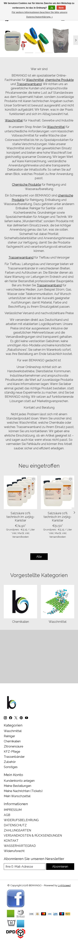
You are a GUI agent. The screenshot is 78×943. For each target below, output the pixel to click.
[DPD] (15, 937)
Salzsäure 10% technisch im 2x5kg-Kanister (58, 516)
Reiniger (9, 736)
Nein (61, 7)
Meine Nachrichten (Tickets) (23, 791)
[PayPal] (67, 914)
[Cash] (37, 914)
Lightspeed (64, 885)
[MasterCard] (43, 914)
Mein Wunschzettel (17, 796)
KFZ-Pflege (12, 751)
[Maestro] (61, 914)
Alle (39, 556)
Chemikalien (20, 622)
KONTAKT (11, 840)
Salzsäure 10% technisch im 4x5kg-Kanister (20, 516)
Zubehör (10, 762)
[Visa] (49, 914)
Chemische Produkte (26, 184)
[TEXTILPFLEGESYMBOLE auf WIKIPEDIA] (15, 927)
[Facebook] (15, 907)
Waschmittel (35, 80)
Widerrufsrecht (14, 851)
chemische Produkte (59, 80)
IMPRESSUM (13, 810)
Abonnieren (60, 866)
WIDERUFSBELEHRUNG (21, 820)
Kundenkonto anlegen (19, 781)
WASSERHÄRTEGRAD (20, 846)
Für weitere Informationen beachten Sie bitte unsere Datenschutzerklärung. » (39, 14)
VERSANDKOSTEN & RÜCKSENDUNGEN (33, 835)
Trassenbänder (14, 757)
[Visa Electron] (55, 914)
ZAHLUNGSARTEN (17, 830)
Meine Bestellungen (17, 786)
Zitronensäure (13, 746)
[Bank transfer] (31, 914)
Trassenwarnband (29, 84)
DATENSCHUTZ (15, 825)
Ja (51, 7)
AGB (7, 815)
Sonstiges (11, 767)
